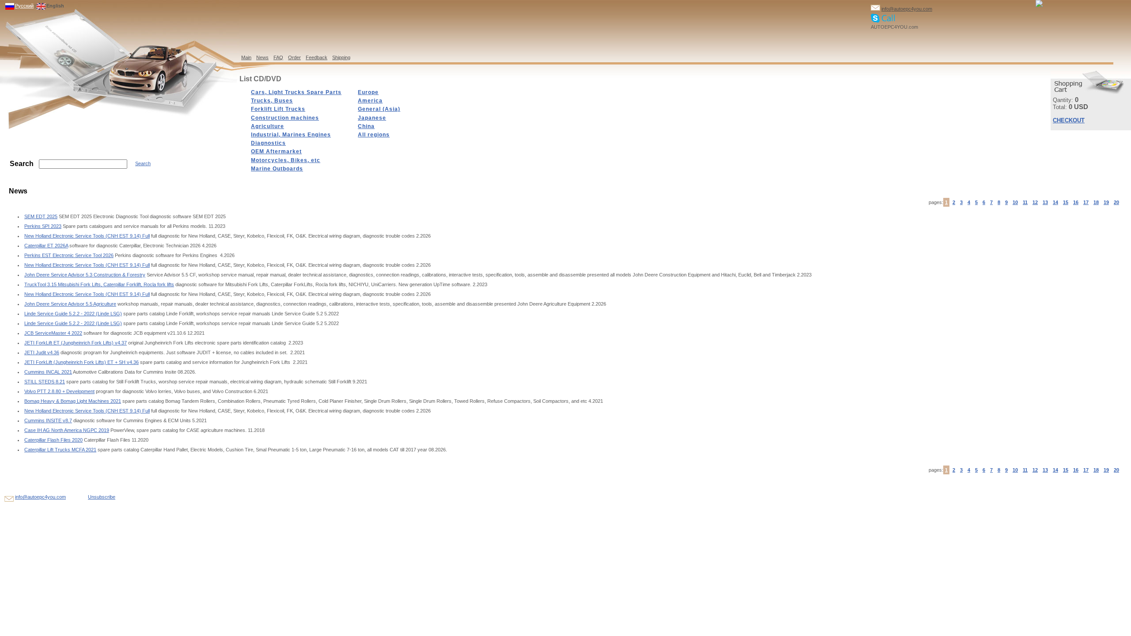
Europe (368, 92)
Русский (24, 5)
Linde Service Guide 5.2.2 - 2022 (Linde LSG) (73, 313)
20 (1116, 202)
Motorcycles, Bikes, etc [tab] (285, 160)
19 (1106, 202)
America (370, 101)
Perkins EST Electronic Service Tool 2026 (69, 255)
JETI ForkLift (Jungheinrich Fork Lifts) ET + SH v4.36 (81, 362)
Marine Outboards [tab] (277, 169)
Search (143, 163)
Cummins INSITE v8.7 (48, 420)
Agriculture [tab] (267, 126)
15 (1065, 202)
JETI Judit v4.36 (41, 352)
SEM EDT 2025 (40, 216)
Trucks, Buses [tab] (272, 101)
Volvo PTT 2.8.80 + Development (59, 391)
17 (1086, 202)
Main (246, 57)
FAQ (278, 57)
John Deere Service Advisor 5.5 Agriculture (70, 304)
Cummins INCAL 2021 (48, 372)
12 (1035, 202)
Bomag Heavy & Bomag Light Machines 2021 (72, 401)
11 (1025, 202)
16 (1075, 202)
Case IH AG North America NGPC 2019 (66, 430)
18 (1096, 202)
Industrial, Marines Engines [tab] (291, 135)
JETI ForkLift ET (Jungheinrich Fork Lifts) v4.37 (75, 342)
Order (294, 57)
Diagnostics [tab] (268, 143)
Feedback (316, 57)
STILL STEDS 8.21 (44, 381)
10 (1015, 202)
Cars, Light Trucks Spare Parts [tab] (296, 92)
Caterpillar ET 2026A (46, 245)
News (262, 57)
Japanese (372, 118)
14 (1055, 202)
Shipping (341, 57)
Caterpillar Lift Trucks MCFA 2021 (60, 449)
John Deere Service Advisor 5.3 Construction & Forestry (84, 274)
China (366, 126)
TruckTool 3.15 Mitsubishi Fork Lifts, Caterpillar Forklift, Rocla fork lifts (99, 284)
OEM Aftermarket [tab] (276, 151)
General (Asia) (379, 109)
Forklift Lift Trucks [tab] (278, 109)
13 (1045, 202)
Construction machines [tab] (285, 118)
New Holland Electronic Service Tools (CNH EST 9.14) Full (87, 235)
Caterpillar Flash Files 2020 (53, 440)
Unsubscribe (101, 497)
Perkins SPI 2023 (42, 226)
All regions (374, 135)
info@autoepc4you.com (906, 8)
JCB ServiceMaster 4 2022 (53, 333)
